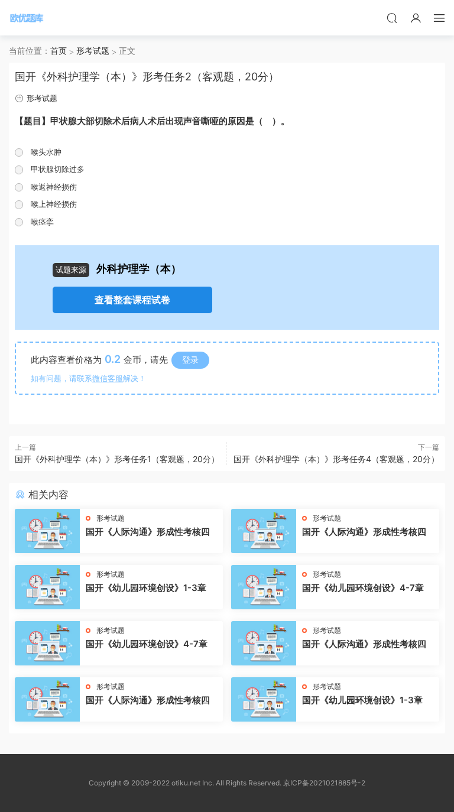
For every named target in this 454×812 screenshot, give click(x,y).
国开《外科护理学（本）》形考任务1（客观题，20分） (117, 459)
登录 (190, 360)
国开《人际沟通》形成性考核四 (148, 531)
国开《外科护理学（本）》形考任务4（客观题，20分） (336, 459)
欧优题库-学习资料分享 (26, 17)
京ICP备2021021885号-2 (324, 782)
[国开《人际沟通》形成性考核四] (47, 531)
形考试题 (42, 98)
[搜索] (392, 17)
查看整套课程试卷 (132, 300)
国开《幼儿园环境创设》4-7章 (363, 587)
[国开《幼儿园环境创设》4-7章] (263, 587)
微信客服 (107, 378)
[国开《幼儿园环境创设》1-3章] (47, 587)
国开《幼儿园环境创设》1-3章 (146, 587)
